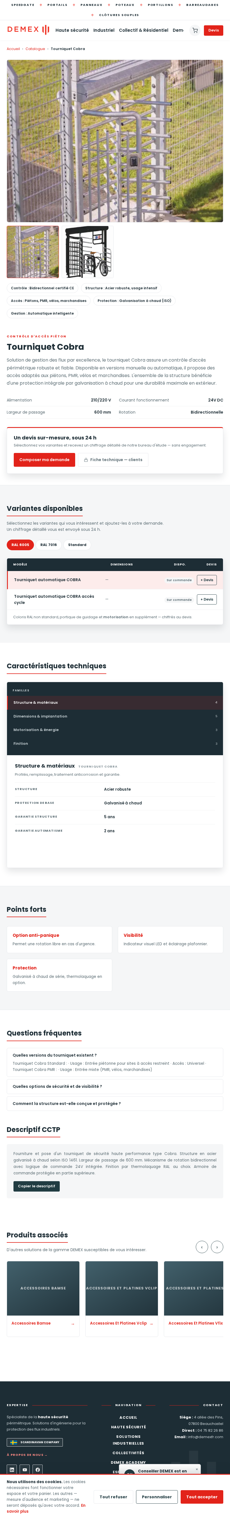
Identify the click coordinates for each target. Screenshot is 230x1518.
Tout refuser (113, 1497)
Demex (180, 30)
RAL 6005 (20, 544)
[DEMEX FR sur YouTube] (25, 1470)
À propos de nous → (27, 1454)
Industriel (103, 30)
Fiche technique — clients (116, 460)
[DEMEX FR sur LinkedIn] (12, 1470)
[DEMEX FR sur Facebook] (38, 1470)
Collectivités (128, 1453)
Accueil (13, 48)
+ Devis (207, 580)
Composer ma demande (44, 460)
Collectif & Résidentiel (143, 30)
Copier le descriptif (36, 1186)
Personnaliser (157, 1497)
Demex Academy (128, 1462)
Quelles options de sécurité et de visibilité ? (57, 1086)
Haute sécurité (72, 30)
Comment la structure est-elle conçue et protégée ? (67, 1103)
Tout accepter (202, 1497)
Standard (77, 544)
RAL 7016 (48, 544)
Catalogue (35, 48)
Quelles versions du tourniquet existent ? (55, 1055)
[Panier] (195, 30)
